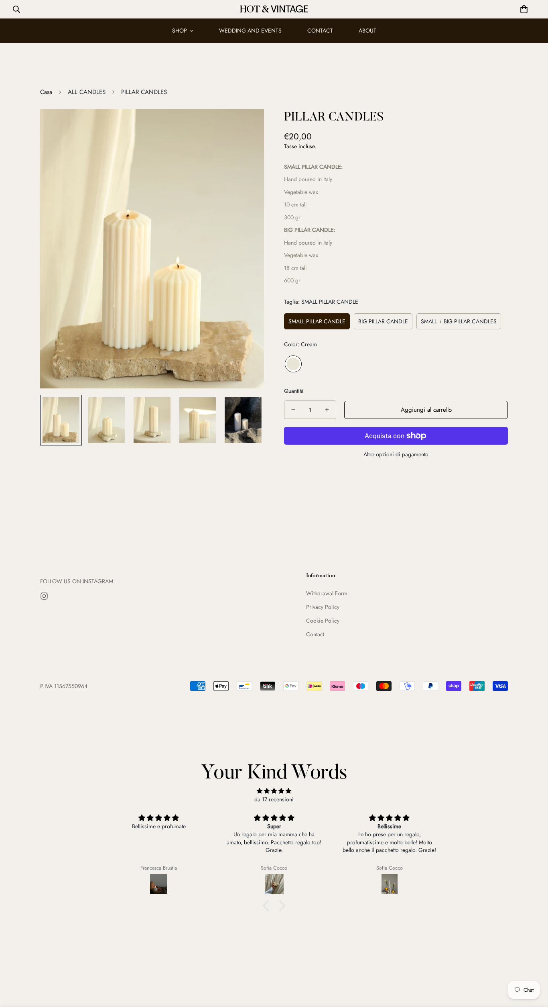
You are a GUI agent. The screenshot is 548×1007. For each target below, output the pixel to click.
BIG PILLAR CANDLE (383, 321)
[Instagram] (44, 596)
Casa (46, 92)
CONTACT (320, 31)
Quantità (294, 391)
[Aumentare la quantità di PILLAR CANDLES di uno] (327, 410)
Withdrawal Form (326, 593)
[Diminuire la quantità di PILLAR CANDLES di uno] (293, 410)
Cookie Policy (322, 621)
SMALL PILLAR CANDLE (316, 321)
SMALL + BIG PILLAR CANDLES (459, 321)
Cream (293, 364)
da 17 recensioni (274, 799)
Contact (315, 634)
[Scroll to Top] (532, 963)
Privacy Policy (322, 607)
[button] (524, 9)
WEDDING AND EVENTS (250, 31)
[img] (274, 790)
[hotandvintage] (274, 9)
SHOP (179, 31)
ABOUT (367, 31)
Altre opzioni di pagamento (395, 454)
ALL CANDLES (87, 92)
